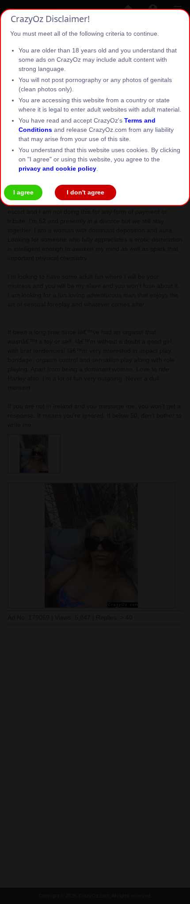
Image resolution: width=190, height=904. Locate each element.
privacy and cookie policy (57, 168)
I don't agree (85, 192)
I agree (23, 192)
